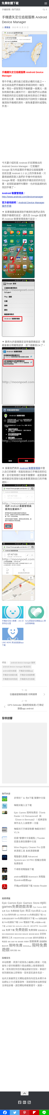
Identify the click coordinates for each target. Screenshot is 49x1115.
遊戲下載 (14, 941)
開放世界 (5, 946)
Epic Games (9, 902)
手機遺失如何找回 (10, 679)
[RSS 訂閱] (29, 1102)
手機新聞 (6, 9)
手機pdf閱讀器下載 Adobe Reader (30, 886)
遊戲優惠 (20, 941)
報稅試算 (25, 934)
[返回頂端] (24, 1093)
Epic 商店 (25, 910)
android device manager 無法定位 (17, 667)
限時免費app (27, 946)
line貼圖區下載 (11, 922)
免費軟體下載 (10, 3)
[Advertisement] (24, 135)
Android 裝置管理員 (30, 468)
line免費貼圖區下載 (35, 915)
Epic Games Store (28, 902)
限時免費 (15, 945)
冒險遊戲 (41, 930)
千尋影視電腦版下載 (24, 869)
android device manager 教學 (23, 663)
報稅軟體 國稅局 (34, 934)
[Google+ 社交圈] (24, 1102)
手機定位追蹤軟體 (27, 675)
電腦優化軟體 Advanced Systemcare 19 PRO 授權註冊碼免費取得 (30, 860)
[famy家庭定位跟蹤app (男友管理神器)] (36, 612)
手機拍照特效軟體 (19, 938)
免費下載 (10, 930)
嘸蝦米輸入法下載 (23, 805)
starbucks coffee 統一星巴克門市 (26, 926)
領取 (19, 950)
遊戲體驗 (43, 941)
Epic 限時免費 (21, 915)
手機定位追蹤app (26, 671)
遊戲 (9, 941)
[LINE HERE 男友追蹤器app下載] (13, 634)
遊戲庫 (26, 942)
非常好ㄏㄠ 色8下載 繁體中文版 (29, 798)
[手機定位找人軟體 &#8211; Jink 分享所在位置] (13, 612)
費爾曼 (7, 27)
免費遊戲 (21, 930)
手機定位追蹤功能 (10, 675)
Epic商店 (36, 911)
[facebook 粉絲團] (20, 1102)
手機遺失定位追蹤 (27, 679)
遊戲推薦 (34, 941)
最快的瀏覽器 (38, 938)
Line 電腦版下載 (26, 922)
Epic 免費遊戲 (12, 911)
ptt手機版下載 (10, 926)
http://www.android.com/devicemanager (22, 196)
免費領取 (32, 930)
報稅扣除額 (18, 934)
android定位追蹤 (9, 671)
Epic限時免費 (10, 915)
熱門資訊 (16, 9)
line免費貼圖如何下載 (25, 918)
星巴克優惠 (28, 938)
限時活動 (13, 950)
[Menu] (45, 3)
